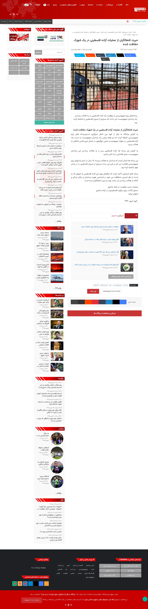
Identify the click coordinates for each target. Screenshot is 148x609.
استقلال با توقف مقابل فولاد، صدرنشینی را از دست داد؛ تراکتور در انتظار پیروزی (42, 449)
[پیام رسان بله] (10, 14)
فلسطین (96, 285)
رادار (47, 5)
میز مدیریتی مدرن (110, 566)
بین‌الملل (110, 5)
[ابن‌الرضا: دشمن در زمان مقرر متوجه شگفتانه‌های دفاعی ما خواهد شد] (57, 303)
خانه (126, 5)
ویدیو (55, 5)
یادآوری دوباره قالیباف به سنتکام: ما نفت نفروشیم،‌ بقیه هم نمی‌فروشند (42, 322)
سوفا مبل (24, 68)
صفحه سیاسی (37, 21)
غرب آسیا (103, 32)
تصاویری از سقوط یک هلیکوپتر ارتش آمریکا (43, 276)
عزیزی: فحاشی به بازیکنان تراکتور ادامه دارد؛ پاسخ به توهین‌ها (42, 463)
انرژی (68, 565)
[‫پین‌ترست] (95, 302)
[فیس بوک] (123, 302)
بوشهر (59, 75)
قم (59, 97)
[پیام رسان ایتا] (14, 14)
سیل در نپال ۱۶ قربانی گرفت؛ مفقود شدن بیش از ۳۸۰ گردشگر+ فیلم (42, 244)
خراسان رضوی (49, 82)
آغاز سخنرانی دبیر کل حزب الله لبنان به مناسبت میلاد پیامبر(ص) (98, 252)
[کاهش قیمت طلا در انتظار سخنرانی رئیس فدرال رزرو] (57, 345)
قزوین (39, 91)
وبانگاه (104, 594)
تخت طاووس (109, 570)
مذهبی (72, 573)
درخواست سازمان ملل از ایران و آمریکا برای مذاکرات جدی (100, 227)
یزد (59, 118)
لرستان (49, 109)
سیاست (100, 5)
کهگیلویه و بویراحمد (49, 103)
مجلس (80, 573)
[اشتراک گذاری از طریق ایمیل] (81, 302)
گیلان (59, 109)
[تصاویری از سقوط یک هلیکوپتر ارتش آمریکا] (57, 278)
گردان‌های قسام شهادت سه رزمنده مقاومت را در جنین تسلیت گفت (96, 265)
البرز (49, 70)
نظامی (58, 573)
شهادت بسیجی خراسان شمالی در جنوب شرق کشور (43, 365)
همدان (39, 113)
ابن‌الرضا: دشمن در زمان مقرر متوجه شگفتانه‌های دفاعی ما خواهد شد (42, 301)
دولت (92, 569)
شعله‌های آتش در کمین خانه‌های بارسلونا (43, 255)
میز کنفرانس (131, 575)
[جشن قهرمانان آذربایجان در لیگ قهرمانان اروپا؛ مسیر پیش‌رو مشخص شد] (57, 314)
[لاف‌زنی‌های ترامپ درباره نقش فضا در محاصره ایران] (127, 243)
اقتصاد (120, 5)
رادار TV (10, 21)
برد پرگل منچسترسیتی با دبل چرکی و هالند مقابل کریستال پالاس (42, 434)
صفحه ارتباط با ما (38, 567)
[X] (116, 302)
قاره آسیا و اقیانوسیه (114, 32)
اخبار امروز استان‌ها (49, 122)
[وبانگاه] (140, 9)
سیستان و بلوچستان (59, 92)
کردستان (49, 97)
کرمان (39, 97)
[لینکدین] (109, 302)
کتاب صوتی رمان (109, 575)
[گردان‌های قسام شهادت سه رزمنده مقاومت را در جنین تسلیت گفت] (127, 268)
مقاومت (65, 573)
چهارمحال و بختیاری (40, 76)
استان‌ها (90, 5)
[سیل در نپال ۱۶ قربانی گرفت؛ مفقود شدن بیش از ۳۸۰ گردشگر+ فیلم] (57, 246)
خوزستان (59, 86)
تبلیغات (37, 5)
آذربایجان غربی (49, 66)
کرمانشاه (59, 102)
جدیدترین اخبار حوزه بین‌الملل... (120, 276)
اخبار (130, 32)
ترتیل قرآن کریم (24, 62)
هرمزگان (49, 113)
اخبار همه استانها (39, 118)
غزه (110, 285)
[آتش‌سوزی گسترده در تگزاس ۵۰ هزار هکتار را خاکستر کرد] (57, 268)
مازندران (40, 109)
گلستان (40, 102)
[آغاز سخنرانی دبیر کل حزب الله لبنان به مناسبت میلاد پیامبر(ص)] (127, 255)
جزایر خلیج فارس (49, 118)
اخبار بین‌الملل (104, 285)
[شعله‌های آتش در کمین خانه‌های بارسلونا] (57, 257)
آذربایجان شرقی (59, 66)
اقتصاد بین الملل (78, 565)
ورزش (83, 5)
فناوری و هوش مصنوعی (68, 5)
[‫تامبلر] (102, 302)
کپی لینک (93, 291)
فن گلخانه (13, 68)
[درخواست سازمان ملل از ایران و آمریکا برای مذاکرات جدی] (127, 230)
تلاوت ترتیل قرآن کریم (131, 566)
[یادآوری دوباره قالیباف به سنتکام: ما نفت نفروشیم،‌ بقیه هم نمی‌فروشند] (57, 324)
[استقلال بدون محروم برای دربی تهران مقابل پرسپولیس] (57, 481)
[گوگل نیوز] (17, 14)
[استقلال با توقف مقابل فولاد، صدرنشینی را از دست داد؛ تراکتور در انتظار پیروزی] (57, 453)
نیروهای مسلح (90, 577)
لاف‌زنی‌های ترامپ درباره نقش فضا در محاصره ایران (102, 239)
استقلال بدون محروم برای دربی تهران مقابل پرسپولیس (43, 477)
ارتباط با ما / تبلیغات (31, 600)
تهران (49, 75)
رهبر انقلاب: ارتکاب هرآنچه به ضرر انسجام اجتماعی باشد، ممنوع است (43, 333)
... (24, 72)
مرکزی (59, 113)
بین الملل (61, 565)
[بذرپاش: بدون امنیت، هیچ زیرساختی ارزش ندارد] (57, 356)
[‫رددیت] (88, 302)
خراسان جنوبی (59, 82)
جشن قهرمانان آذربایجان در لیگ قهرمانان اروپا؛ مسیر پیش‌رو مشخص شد (42, 312)
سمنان (39, 86)
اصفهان (59, 70)
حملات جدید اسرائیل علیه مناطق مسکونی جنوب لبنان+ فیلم (42, 234)
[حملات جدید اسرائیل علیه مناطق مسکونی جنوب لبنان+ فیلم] (57, 236)
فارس (49, 91)
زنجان (49, 86)
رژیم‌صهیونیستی (117, 285)
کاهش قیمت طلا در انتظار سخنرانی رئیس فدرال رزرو (42, 343)
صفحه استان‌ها (18, 21)
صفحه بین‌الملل (47, 21)
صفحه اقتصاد (28, 21)
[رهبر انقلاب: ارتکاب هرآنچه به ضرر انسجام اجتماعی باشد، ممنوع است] (57, 335)
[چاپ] (74, 302)
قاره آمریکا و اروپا (89, 573)
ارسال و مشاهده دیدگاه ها (104, 313)
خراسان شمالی (39, 82)
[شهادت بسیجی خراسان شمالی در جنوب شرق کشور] (57, 367)
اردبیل (39, 66)
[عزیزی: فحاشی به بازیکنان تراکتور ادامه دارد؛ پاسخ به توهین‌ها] (57, 467)
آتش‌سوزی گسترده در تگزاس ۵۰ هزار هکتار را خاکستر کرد (42, 266)
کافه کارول (13, 61)
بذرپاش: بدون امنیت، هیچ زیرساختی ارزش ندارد (44, 354)
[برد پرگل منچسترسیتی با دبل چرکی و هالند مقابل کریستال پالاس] (57, 438)
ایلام (40, 70)
